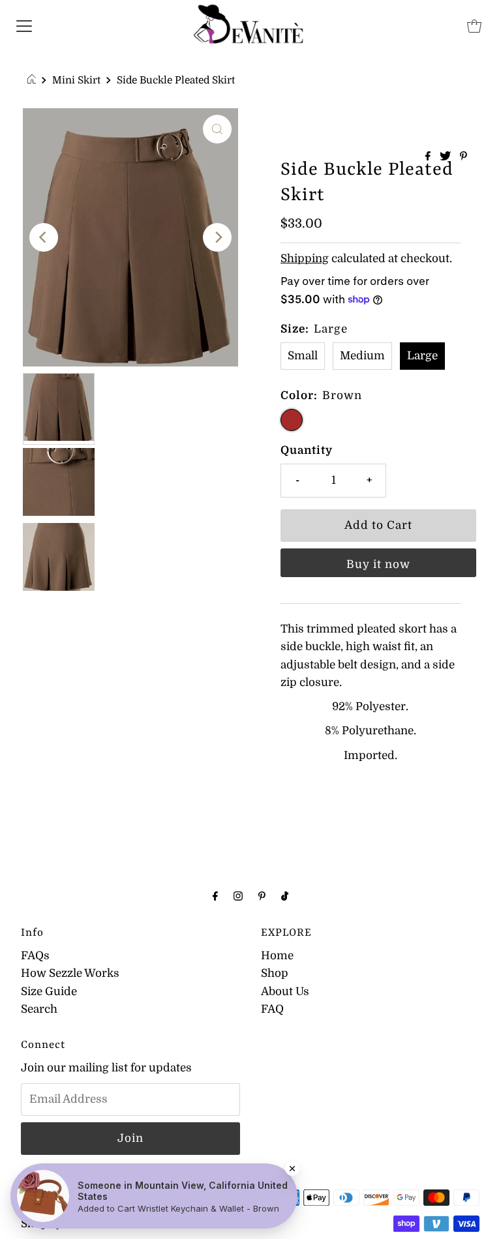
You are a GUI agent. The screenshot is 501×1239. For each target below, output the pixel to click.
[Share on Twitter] (446, 157)
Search (39, 1009)
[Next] (217, 237)
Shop (274, 973)
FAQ (272, 1009)
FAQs (35, 955)
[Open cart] (474, 25)
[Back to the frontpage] (33, 80)
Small (303, 356)
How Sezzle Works (70, 973)
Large (422, 356)
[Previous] (43, 237)
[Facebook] (215, 895)
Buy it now (378, 564)
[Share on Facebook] (429, 157)
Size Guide (49, 991)
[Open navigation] (24, 25)
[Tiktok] (284, 895)
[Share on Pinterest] (463, 157)
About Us (285, 991)
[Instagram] (238, 895)
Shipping (305, 258)
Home (277, 955)
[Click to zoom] (217, 129)
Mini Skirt (76, 80)
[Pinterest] (262, 895)
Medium (362, 356)
